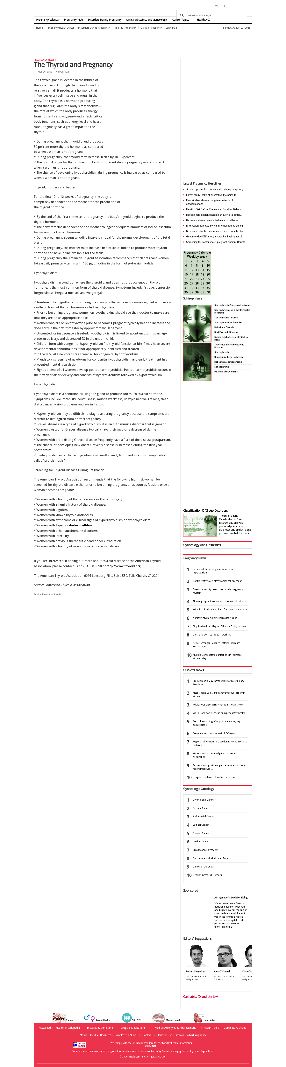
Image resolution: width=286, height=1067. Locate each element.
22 (191, 279)
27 (191, 283)
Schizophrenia (192, 298)
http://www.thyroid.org (123, 566)
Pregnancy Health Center (60, 27)
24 (202, 279)
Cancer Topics (180, 19)
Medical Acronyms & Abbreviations (175, 1028)
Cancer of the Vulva (203, 866)
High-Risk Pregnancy (125, 27)
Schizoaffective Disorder (226, 317)
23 (197, 279)
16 (186, 274)
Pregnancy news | (45, 59)
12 (191, 270)
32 (191, 288)
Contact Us (148, 1035)
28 (197, 283)
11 (186, 270)
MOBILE (220, 6)
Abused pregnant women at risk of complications (219, 601)
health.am (143, 8)
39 (202, 292)
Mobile (83, 1035)
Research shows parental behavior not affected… (214, 220)
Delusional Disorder (224, 327)
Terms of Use (165, 1035)
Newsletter (121, 1035)
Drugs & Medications (132, 1028)
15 (208, 270)
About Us (134, 1035)
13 (197, 270)
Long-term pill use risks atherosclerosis (214, 777)
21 (186, 279)
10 (208, 265)
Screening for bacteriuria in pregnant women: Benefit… (217, 242)
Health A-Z (203, 19)
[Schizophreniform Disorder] (197, 341)
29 (202, 283)
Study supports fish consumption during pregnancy (214, 189)
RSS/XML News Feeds (101, 1035)
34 (202, 288)
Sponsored (190, 890)
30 (208, 283)
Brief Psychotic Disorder (226, 332)
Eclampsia (171, 27)
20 (208, 274)
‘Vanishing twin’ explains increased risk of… (216, 618)
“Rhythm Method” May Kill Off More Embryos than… (220, 626)
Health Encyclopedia (68, 1028)
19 (202, 274)
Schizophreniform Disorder (228, 322)
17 (191, 274)
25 (208, 279)
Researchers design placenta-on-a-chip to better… (214, 214)
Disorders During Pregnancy (105, 19)
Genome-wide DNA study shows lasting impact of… (215, 236)
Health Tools (211, 1028)
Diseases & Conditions (100, 1028)
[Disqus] (105, 659)
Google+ (244, 5)
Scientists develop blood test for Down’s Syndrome (220, 609)
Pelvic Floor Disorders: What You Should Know (218, 704)
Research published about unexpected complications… (217, 231)
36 (186, 292)
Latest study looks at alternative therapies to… (212, 194)
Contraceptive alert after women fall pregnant (217, 581)
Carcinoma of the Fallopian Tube (210, 858)
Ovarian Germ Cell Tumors (207, 875)
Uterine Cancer (201, 841)
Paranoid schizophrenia (226, 371)
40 (208, 292)
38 (197, 292)
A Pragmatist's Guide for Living (230, 897)
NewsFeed (45, 1028)
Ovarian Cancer (201, 833)
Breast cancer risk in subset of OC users (214, 733)
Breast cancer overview (205, 850)
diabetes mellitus (78, 525)
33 (197, 288)
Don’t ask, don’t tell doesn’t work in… (212, 634)
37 (191, 292)
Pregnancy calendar (48, 19)
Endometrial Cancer (203, 816)
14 (202, 270)
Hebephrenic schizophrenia (228, 362)
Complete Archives (235, 1028)
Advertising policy (196, 1035)
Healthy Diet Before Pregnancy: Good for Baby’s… (214, 209)
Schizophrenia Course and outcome (232, 305)
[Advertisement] (104, 42)
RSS (249, 5)
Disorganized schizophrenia (228, 357)
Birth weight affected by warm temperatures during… (215, 225)
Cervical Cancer (201, 808)
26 (186, 283)
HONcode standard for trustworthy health (155, 1043)
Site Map (179, 1035)
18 (197, 274)
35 (208, 288)
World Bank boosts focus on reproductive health (219, 713)
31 (186, 288)
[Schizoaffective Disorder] (197, 380)
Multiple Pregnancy (151, 27)
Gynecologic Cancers (204, 799)
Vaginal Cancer (201, 825)
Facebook (230, 5)
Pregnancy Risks (73, 19)
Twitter (236, 5)
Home (39, 27)
